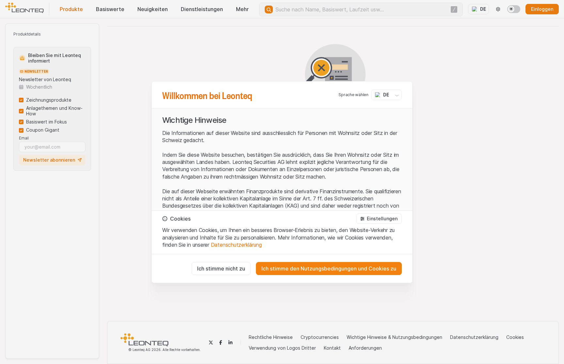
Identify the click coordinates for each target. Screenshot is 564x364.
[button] (379, 218)
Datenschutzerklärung (236, 244)
